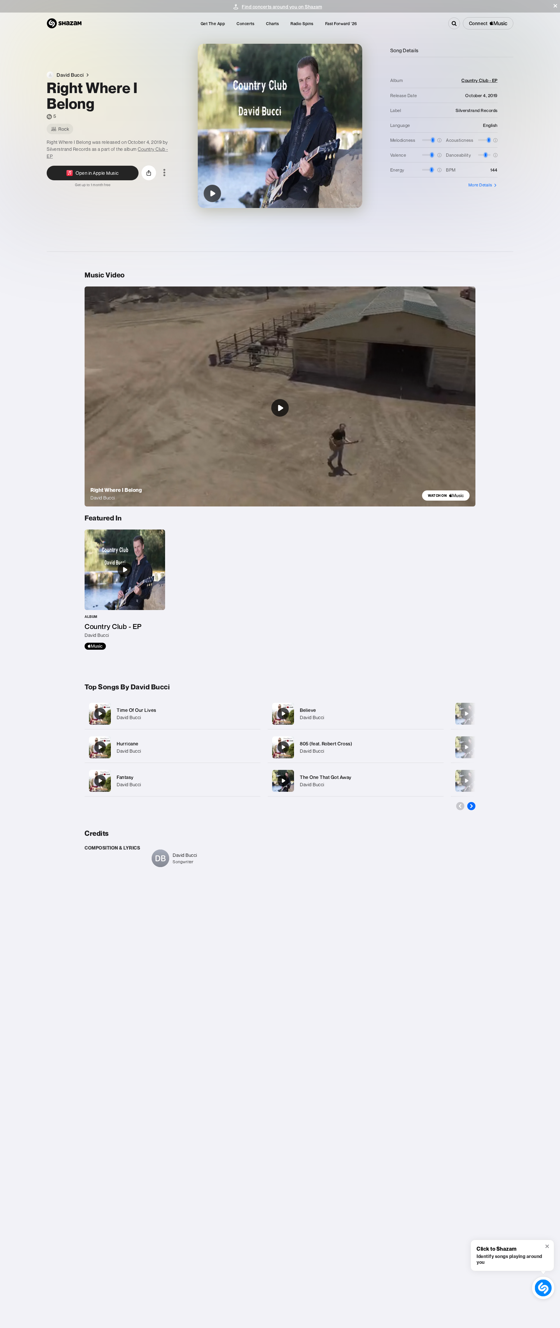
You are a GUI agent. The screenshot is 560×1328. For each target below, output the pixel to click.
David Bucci (129, 717)
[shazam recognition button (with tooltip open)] (543, 1288)
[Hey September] (466, 713)
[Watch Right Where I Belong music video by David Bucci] (280, 408)
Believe (308, 710)
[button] (555, 6)
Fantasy (125, 777)
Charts (272, 23)
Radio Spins (302, 23)
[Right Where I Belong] (212, 193)
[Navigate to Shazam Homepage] (64, 23)
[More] (250, 714)
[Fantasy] (172, 781)
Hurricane (128, 744)
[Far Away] (466, 747)
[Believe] (356, 713)
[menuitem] (213, 23)
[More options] (164, 173)
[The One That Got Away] (356, 781)
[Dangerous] (466, 781)
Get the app (213, 23)
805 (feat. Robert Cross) (326, 744)
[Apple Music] (95, 646)
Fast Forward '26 (341, 23)
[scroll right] (471, 806)
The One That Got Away (325, 777)
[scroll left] (460, 806)
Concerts (245, 23)
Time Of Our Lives (136, 710)
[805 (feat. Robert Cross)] (356, 747)
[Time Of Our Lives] (172, 713)
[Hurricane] (172, 747)
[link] (446, 495)
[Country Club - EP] (125, 590)
